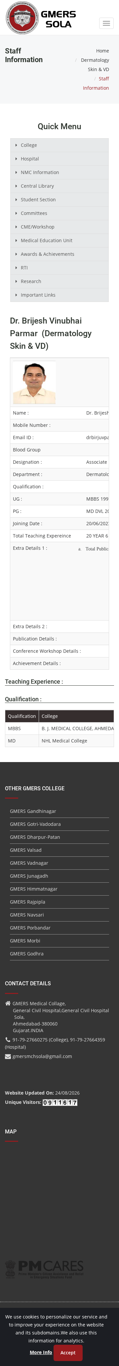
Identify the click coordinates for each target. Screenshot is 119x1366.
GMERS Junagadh (29, 876)
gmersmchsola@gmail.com (42, 1056)
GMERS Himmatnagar (34, 889)
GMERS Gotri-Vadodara (35, 824)
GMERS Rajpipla (27, 902)
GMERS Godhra (27, 953)
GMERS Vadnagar (29, 863)
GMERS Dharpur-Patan (35, 837)
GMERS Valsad (26, 850)
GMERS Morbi (25, 940)
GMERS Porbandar (30, 928)
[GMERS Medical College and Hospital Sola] (41, 11)
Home (102, 51)
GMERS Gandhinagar (33, 811)
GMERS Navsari (27, 915)
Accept (68, 1352)
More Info (41, 1352)
